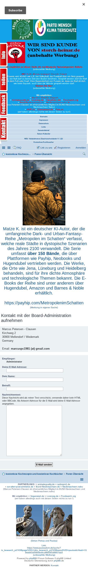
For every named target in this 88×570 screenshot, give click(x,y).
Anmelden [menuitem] (81, 147)
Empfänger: (8, 358)
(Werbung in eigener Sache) (44, 307)
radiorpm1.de (63, 484)
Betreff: (6, 385)
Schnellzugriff (4, 147)
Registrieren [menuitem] (64, 147)
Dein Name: (8, 376)
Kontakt (55, 565)
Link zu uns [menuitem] (46, 147)
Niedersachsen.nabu (72, 486)
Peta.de (59, 109)
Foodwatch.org (70, 100)
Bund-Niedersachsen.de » (49, 486)
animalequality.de (46, 484)
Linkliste (9, 147)
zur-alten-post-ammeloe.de (20, 486)
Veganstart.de (37, 496)
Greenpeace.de (45, 109)
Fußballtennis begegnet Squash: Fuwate (44, 74)
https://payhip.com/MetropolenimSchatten (44, 302)
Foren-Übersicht (75, 474)
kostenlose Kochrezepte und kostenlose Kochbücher (34, 474)
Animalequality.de (20, 100)
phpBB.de (59, 560)
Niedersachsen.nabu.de (58, 102)
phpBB (32, 558)
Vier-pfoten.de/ (53, 100)
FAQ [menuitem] (19, 147)
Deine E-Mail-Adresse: (14, 367)
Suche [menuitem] (84, 154)
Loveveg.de (38, 100)
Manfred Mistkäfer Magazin (45, 97)
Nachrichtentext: (11, 394)
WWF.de (31, 109)
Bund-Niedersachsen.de (32, 102)
